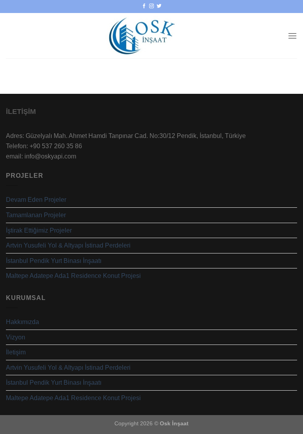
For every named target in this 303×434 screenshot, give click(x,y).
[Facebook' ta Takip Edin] (144, 6)
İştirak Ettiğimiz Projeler (39, 230)
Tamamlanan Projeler (36, 215)
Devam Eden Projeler (36, 199)
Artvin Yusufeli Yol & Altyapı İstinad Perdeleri (68, 245)
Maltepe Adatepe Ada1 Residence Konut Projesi (73, 275)
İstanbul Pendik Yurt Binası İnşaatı (53, 260)
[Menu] (292, 35)
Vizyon (15, 337)
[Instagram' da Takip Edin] (151, 6)
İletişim (16, 352)
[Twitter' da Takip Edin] (159, 6)
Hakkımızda (22, 322)
